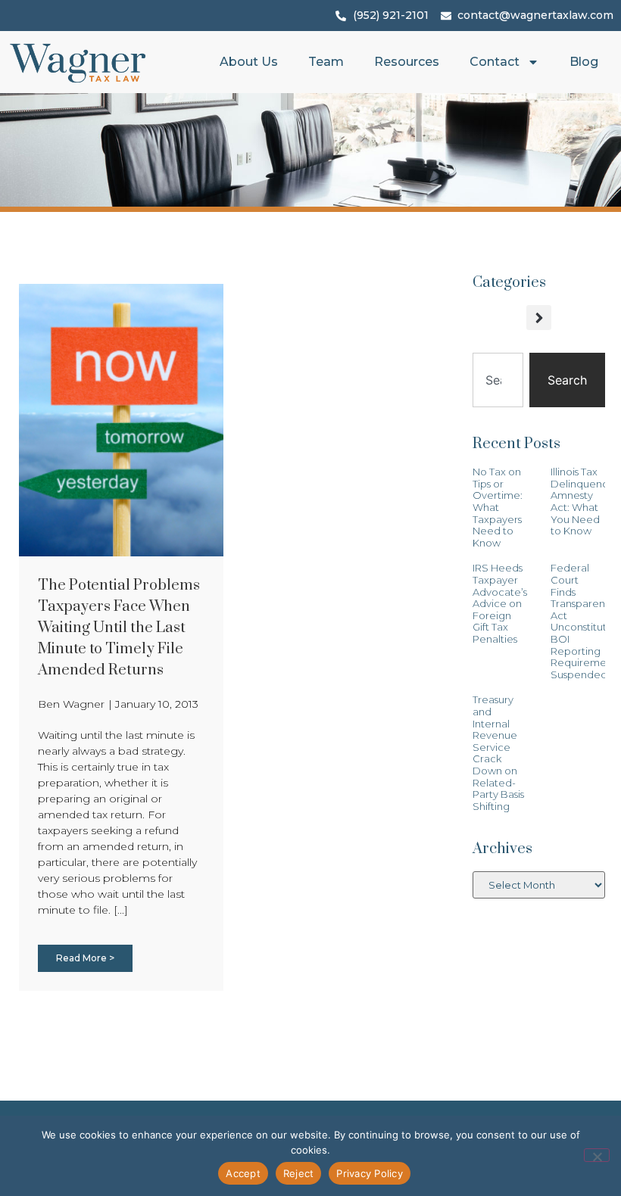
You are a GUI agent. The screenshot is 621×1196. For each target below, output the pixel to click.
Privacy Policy (369, 1173)
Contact (495, 62)
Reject (298, 1173)
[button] (538, 317)
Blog (584, 62)
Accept (243, 1173)
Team (326, 62)
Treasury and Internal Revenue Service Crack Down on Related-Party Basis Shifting (498, 752)
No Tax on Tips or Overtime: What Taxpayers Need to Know (498, 507)
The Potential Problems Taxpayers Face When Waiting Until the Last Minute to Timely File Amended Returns (119, 628)
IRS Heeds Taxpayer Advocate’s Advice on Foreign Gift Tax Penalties (500, 603)
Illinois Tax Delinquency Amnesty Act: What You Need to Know (582, 501)
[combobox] (498, 380)
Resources (406, 62)
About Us (249, 62)
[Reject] (597, 1155)
